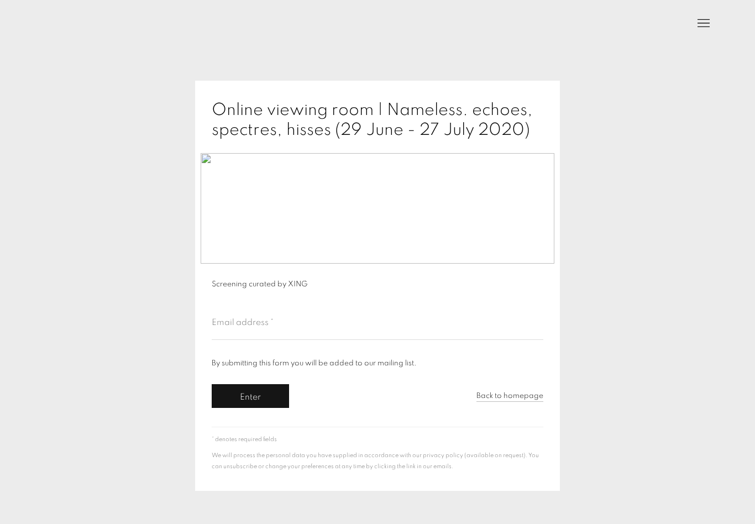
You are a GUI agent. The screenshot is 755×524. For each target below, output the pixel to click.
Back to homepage (509, 396)
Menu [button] (702, 23)
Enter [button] (250, 397)
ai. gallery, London (55, 24)
